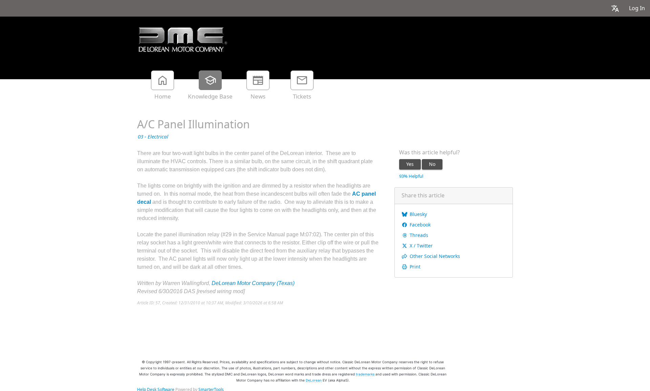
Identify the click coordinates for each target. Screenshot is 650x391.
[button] (615, 8)
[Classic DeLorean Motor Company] (183, 40)
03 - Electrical (153, 137)
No (432, 164)
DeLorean (314, 380)
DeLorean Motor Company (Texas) (253, 283)
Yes (410, 164)
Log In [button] (637, 8)
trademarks (365, 374)
